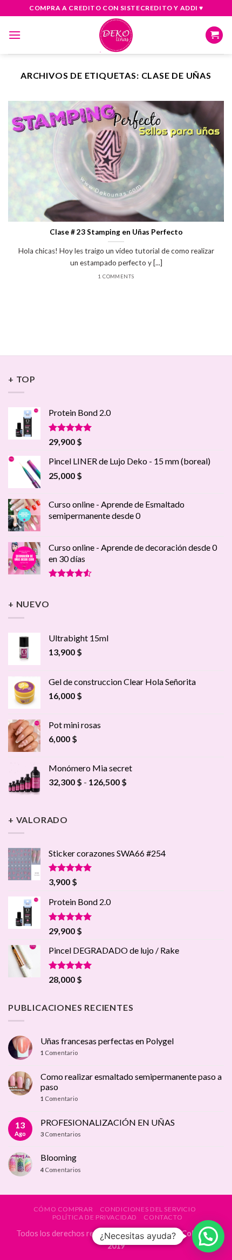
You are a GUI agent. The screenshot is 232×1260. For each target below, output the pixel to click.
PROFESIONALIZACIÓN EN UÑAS (107, 1122)
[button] (208, 1236)
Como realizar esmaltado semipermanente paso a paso (131, 1081)
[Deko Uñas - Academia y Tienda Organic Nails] (116, 35)
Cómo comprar (63, 1209)
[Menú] (14, 35)
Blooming (58, 1157)
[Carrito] (214, 35)
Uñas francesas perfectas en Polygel (107, 1041)
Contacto (163, 1217)
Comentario (59, 1052)
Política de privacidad (94, 1217)
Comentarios (60, 1134)
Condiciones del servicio (148, 1209)
